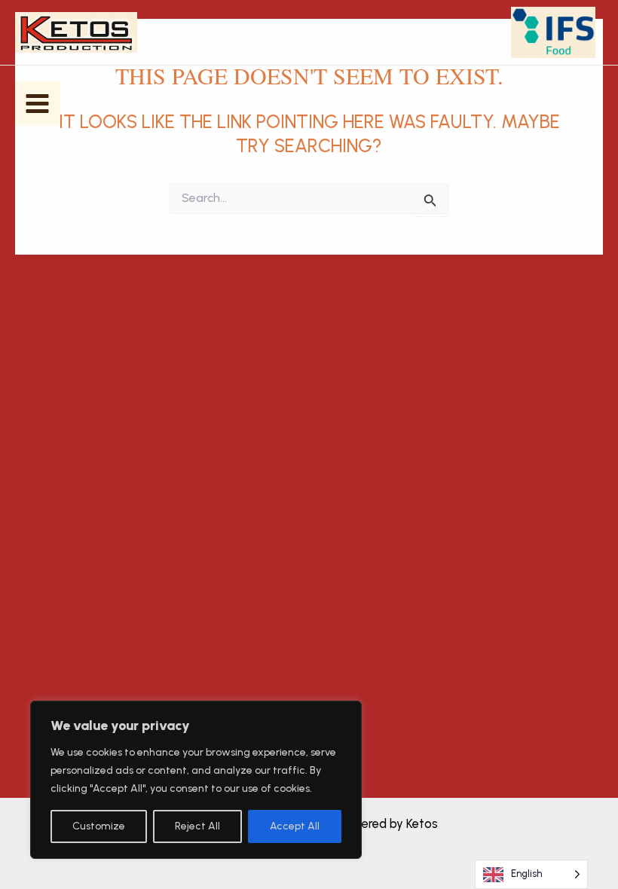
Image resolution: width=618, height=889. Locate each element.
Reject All (197, 826)
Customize (98, 826)
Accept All (295, 826)
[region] (196, 780)
